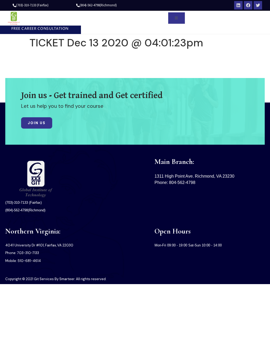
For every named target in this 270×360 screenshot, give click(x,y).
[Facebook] (248, 5)
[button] (38, 29)
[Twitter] (258, 5)
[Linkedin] (238, 5)
